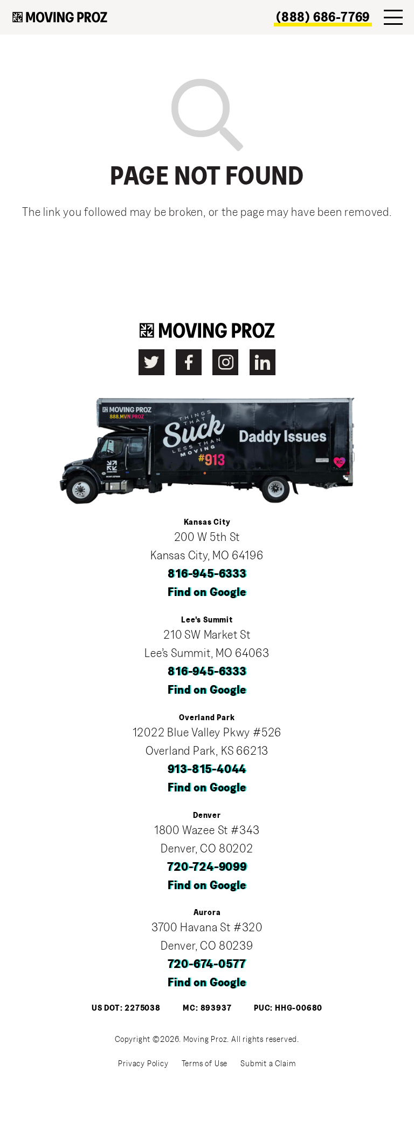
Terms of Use (205, 1063)
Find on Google (207, 592)
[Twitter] (151, 362)
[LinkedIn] (262, 362)
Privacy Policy (143, 1063)
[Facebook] (189, 362)
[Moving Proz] (59, 17)
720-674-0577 (207, 964)
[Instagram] (225, 362)
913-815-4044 (207, 769)
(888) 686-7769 (323, 17)
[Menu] (393, 17)
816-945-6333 (207, 574)
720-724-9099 (207, 867)
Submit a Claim (267, 1063)
